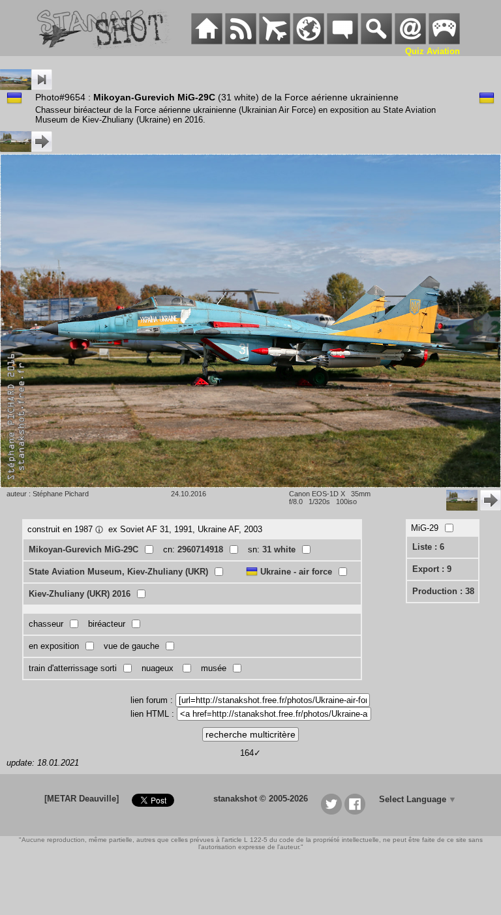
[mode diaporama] (26, 87)
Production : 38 (443, 591)
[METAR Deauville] (81, 798)
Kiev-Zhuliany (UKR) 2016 (79, 594)
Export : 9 (431, 569)
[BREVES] (240, 41)
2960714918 (200, 549)
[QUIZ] (444, 41)
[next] (26, 149)
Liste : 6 (428, 547)
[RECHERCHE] (376, 41)
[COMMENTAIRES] (342, 41)
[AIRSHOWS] (308, 41)
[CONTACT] (410, 41)
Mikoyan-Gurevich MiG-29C (83, 549)
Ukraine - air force (296, 572)
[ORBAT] (274, 41)
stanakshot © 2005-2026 (260, 798)
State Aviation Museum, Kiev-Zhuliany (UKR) (118, 572)
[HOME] (206, 41)
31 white (279, 549)
